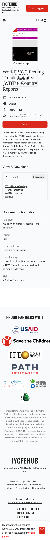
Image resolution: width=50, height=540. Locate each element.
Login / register (37, 8)
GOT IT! (42, 531)
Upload (39, 20)
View (25, 124)
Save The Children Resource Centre (25, 502)
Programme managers (14, 249)
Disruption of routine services (18, 261)
